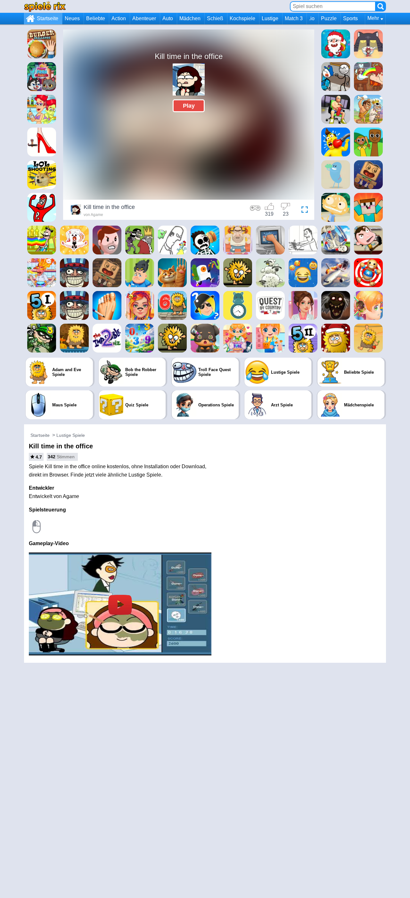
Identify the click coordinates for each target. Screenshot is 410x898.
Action (118, 18)
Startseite (47, 18)
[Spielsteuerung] (255, 210)
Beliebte (95, 18)
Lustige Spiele (70, 435)
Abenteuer (144, 18)
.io (312, 18)
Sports (350, 18)
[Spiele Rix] (45, 6)
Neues (72, 18)
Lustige (270, 18)
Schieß (215, 18)
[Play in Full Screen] (303, 210)
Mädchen (190, 18)
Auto (167, 18)
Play (189, 106)
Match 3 (294, 18)
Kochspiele (242, 18)
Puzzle (329, 18)
